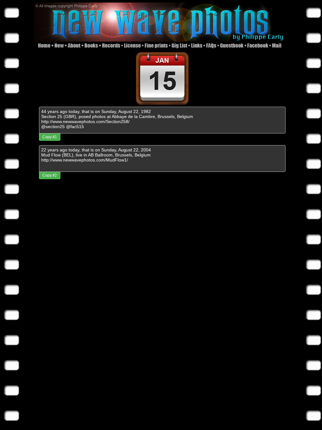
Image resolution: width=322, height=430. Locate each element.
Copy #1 (49, 137)
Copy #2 (49, 175)
